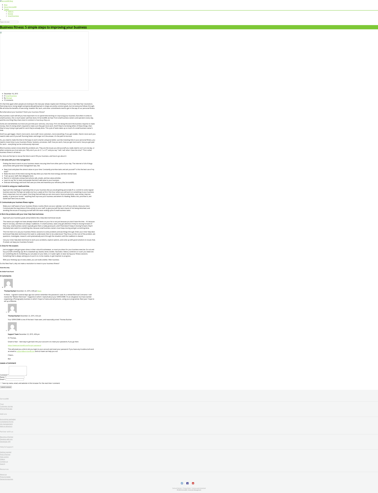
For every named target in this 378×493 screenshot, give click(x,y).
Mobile (10, 14)
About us (3, 474)
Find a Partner (5, 454)
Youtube (193, 483)
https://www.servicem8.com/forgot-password (24, 345)
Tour (2, 404)
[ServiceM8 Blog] (6, 1)
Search (2, 464)
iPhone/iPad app (6, 409)
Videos (2, 459)
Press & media (5, 477)
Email (2, 379)
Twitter (182, 483)
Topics (6, 9)
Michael (9, 98)
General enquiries (6, 479)
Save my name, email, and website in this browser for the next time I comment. (31, 383)
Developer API (5, 442)
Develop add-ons (6, 439)
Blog (5, 5)
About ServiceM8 (10, 7)
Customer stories (6, 406)
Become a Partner (6, 437)
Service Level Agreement (199, 488)
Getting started (5, 452)
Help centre (4, 457)
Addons (10, 12)
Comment (4, 375)
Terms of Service (177, 488)
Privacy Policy (187, 488)
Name (3, 377)
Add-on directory (6, 426)
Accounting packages (8, 419)
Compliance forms (6, 422)
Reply (39, 291)
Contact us (4, 462)
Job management (6, 424)
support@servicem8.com (25, 351)
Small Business (13, 16)
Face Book (187, 483)
